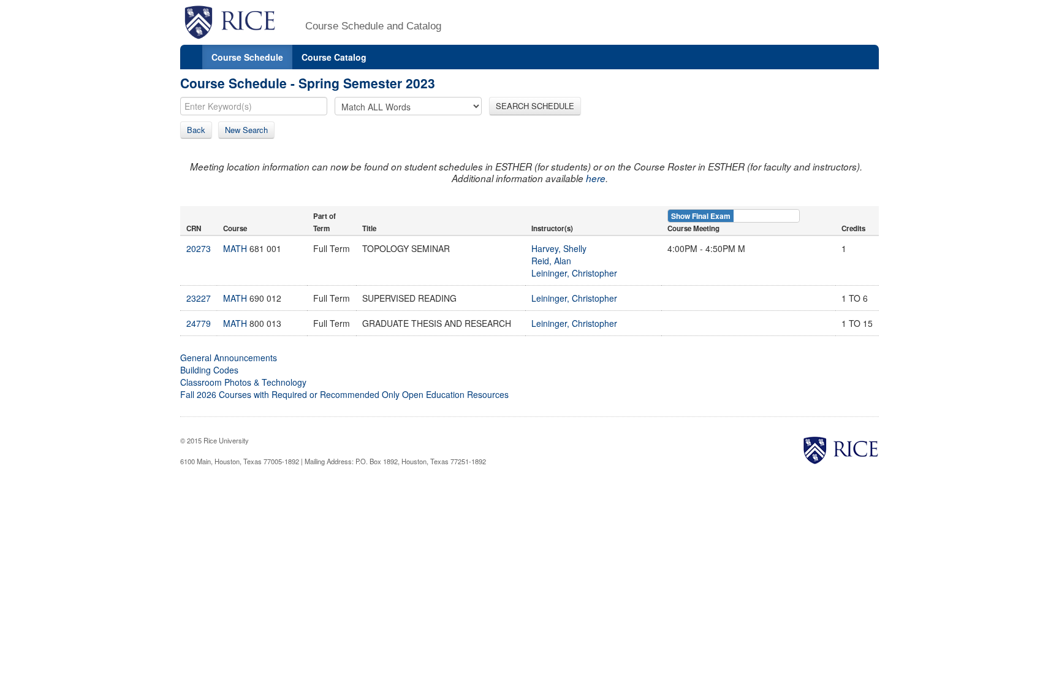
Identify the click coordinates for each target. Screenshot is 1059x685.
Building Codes (209, 370)
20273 (198, 248)
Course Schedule (247, 57)
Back (196, 130)
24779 (198, 323)
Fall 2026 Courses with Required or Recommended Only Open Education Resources (344, 394)
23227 (198, 298)
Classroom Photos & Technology (243, 382)
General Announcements (228, 357)
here (595, 178)
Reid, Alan (551, 260)
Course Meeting (693, 228)
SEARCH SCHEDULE (535, 106)
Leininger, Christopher (574, 273)
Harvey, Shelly (558, 248)
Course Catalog (334, 57)
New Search (246, 130)
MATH (235, 248)
